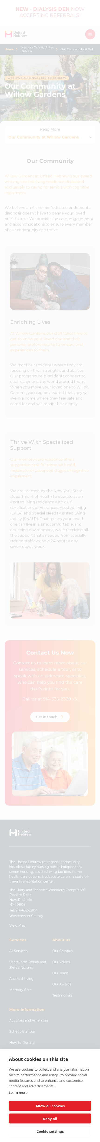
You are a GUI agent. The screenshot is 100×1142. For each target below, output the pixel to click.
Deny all (50, 1118)
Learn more (18, 1092)
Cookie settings (50, 1131)
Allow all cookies (50, 1106)
